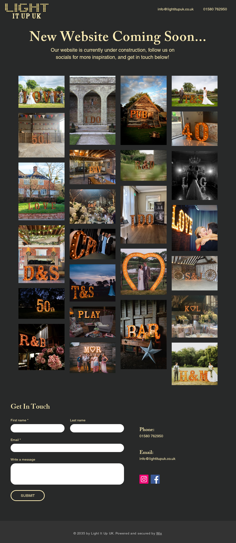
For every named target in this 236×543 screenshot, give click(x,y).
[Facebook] (155, 479)
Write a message (23, 459)
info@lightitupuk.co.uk (176, 9)
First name (19, 420)
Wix (159, 533)
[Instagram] (143, 479)
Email (16, 440)
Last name (78, 420)
